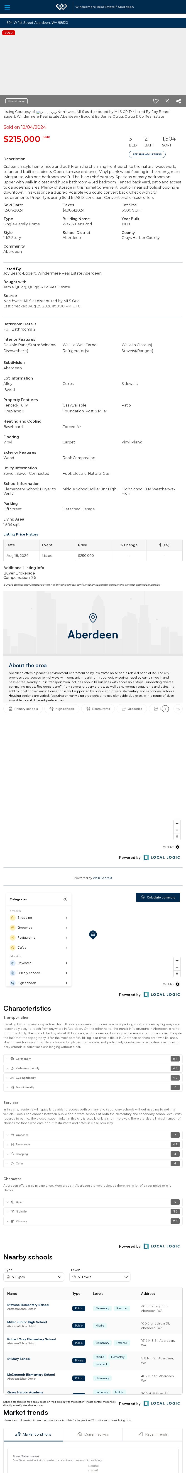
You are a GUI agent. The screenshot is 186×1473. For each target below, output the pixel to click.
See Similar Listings (147, 154)
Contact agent (16, 101)
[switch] (156, 101)
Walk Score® (102, 878)
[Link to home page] (61, 9)
